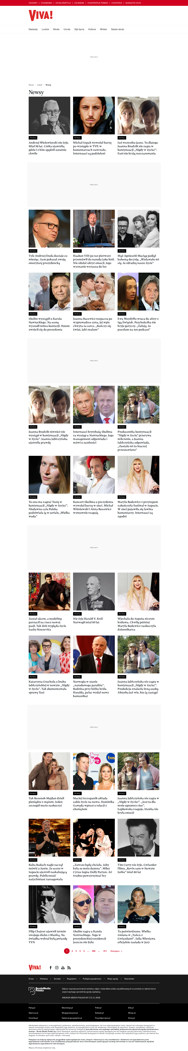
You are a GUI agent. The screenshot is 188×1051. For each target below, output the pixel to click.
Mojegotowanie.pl (70, 1012)
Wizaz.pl (132, 1012)
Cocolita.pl (33, 1018)
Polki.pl (98, 1007)
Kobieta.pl (99, 1012)
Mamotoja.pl (67, 1007)
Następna (115, 951)
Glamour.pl (33, 1012)
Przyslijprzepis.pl (102, 1018)
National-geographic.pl (72, 1018)
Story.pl (131, 1018)
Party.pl (32, 1007)
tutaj (53, 1048)
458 (93, 950)
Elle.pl (131, 1007)
